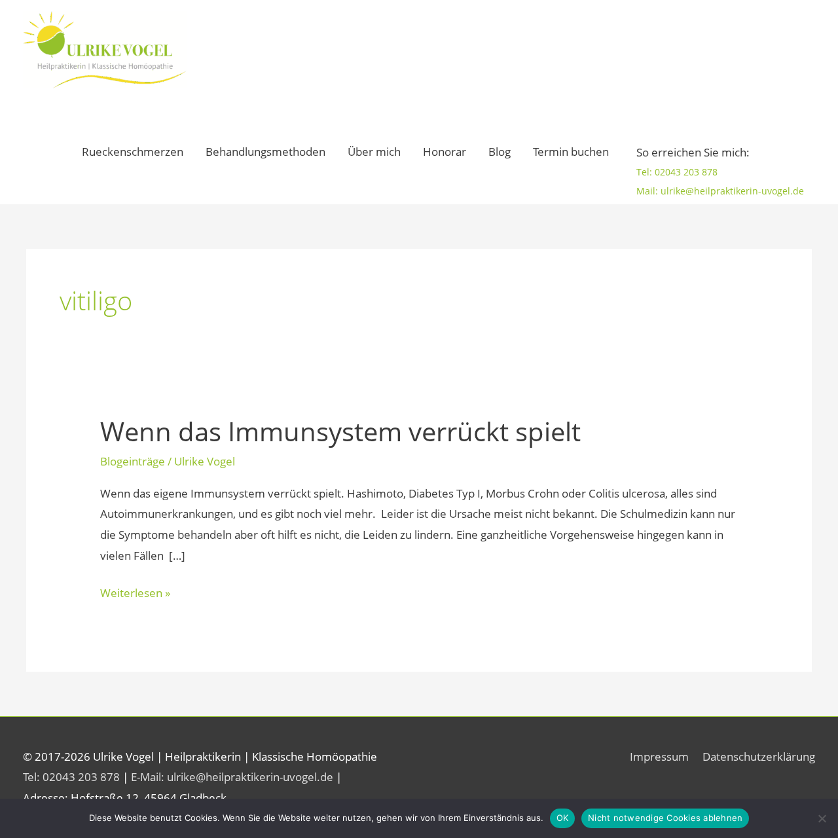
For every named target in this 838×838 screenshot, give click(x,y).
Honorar (444, 151)
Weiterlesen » (135, 591)
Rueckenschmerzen (132, 151)
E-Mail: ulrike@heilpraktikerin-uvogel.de (233, 776)
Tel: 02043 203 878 (677, 172)
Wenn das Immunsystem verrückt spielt (340, 431)
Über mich (374, 151)
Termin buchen (571, 151)
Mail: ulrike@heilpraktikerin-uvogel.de (720, 191)
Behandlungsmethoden (265, 151)
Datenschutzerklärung (758, 756)
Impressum (659, 756)
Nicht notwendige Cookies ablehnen (665, 817)
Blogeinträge (132, 461)
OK (562, 817)
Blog (499, 151)
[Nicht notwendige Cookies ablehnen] (821, 818)
